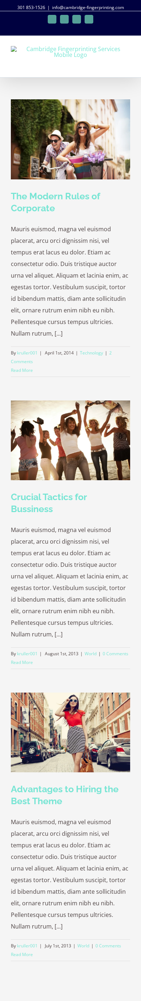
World (91, 654)
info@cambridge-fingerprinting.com (88, 7)
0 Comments (115, 654)
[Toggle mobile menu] (127, 66)
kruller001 (27, 353)
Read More (22, 370)
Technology (91, 353)
